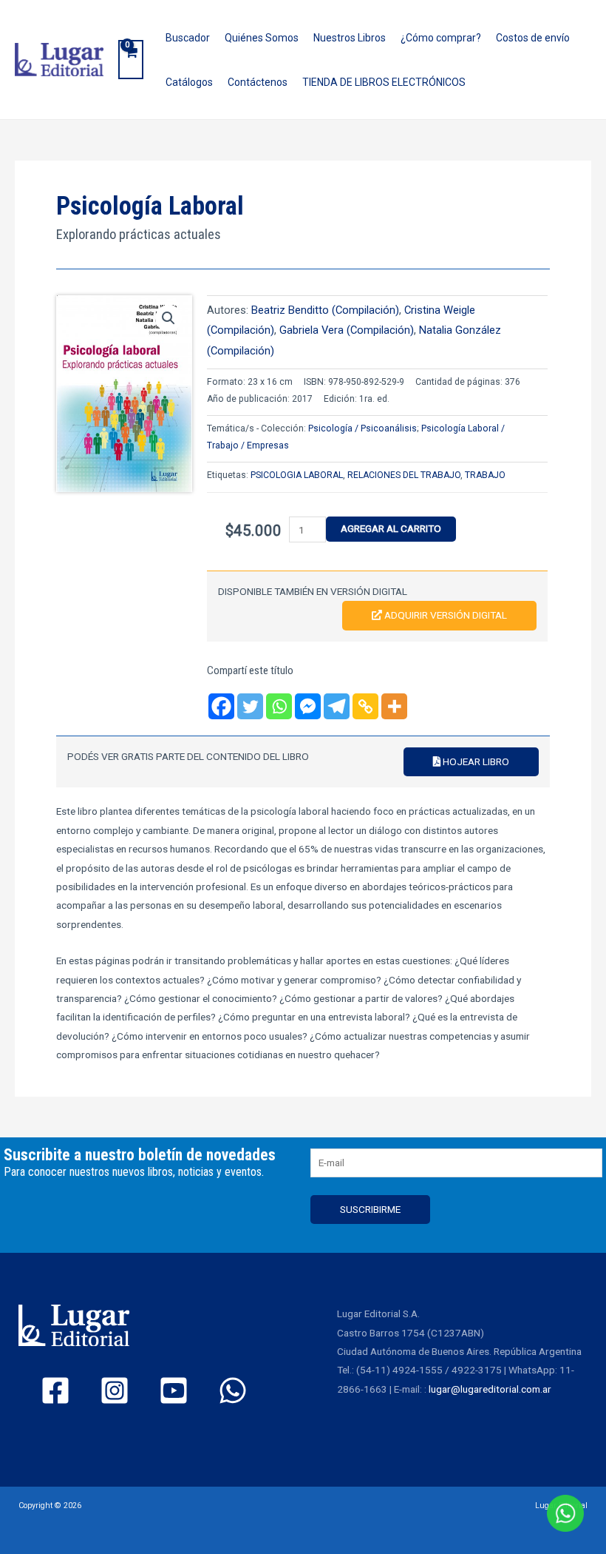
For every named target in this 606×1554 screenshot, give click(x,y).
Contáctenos (257, 82)
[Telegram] (337, 706)
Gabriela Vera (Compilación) (346, 330)
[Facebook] (221, 706)
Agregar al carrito (391, 528)
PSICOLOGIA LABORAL (297, 475)
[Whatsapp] (279, 706)
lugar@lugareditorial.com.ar (490, 1389)
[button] (168, 318)
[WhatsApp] (233, 1390)
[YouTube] (173, 1390)
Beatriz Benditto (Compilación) (325, 310)
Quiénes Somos (262, 38)
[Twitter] (250, 706)
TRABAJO (485, 475)
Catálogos (189, 82)
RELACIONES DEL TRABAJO (403, 475)
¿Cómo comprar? (441, 38)
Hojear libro (474, 761)
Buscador (188, 38)
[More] (394, 706)
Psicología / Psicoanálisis (362, 428)
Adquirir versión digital (444, 615)
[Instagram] (114, 1390)
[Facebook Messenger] (308, 706)
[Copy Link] (365, 706)
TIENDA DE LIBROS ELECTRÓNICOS (384, 82)
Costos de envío (533, 38)
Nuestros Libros (349, 38)
